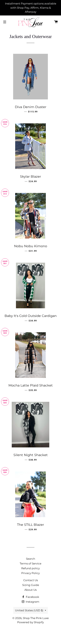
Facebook (32, 596)
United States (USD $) (29, 610)
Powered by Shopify (30, 622)
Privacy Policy (30, 573)
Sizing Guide (30, 585)
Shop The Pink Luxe (36, 618)
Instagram (32, 601)
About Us (30, 589)
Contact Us (30, 580)
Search (30, 558)
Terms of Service (30, 563)
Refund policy (30, 568)
